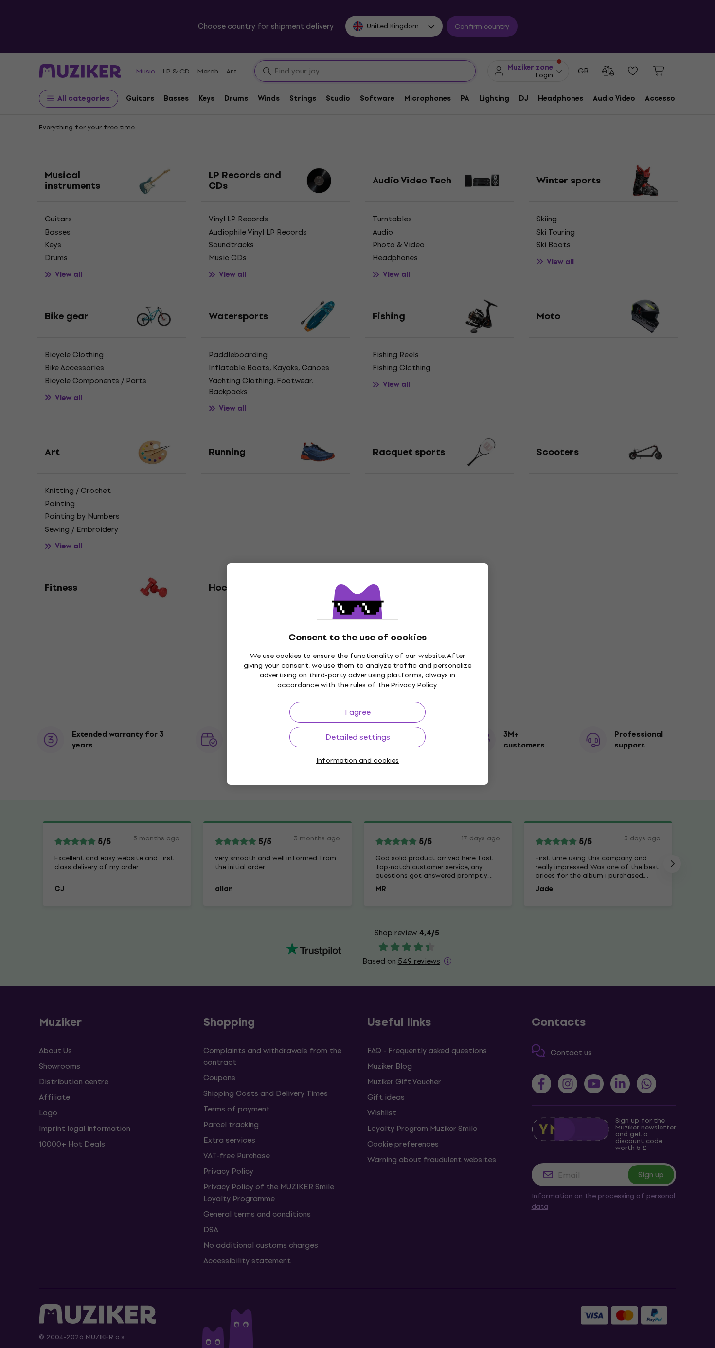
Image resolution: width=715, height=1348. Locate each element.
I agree (358, 712)
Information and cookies (357, 760)
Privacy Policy (414, 685)
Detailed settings (357, 737)
